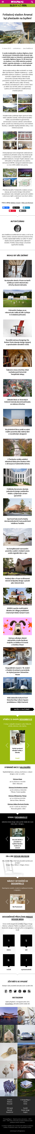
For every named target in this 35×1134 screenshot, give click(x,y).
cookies (6, 1127)
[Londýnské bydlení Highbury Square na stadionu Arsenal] (17, 33)
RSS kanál (10, 1108)
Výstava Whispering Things (17, 796)
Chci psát (9, 1104)
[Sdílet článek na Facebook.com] (6, 207)
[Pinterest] (20, 991)
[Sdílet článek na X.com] (16, 207)
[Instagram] (10, 991)
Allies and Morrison (27, 203)
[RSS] (29, 991)
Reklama (9, 1102)
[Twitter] (15, 991)
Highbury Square (15, 203)
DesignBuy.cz (25, 719)
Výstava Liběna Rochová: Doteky (18, 804)
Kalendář (9, 1110)
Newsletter (9, 1112)
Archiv (25, 1104)
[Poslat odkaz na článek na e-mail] (22, 211)
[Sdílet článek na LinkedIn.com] (26, 207)
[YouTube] (24, 991)
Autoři (25, 1102)
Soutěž (25, 1108)
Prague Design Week (22, 918)
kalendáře (25, 767)
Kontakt (9, 1100)
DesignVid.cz (21, 817)
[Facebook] (6, 991)
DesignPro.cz (17, 883)
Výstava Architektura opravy (18, 787)
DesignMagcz (9, 1004)
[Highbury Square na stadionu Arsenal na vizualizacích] (10, 173)
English (25, 1112)
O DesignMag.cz (25, 1100)
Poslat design (25, 1110)
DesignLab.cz (21, 1131)
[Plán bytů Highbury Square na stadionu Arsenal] (25, 182)
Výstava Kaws (17, 779)
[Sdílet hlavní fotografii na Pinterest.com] (12, 211)
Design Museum (21, 856)
